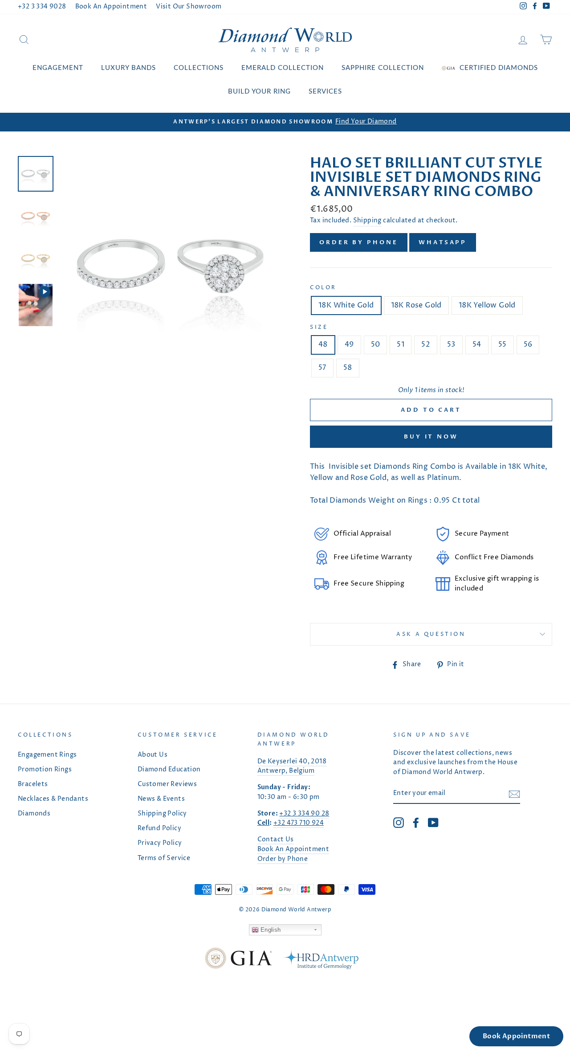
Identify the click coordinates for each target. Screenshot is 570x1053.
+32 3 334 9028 (42, 7)
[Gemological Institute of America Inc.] (238, 960)
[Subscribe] (514, 794)
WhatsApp (443, 242)
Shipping (367, 221)
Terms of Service (164, 858)
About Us (152, 755)
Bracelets (33, 784)
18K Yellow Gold (487, 305)
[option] (285, 122)
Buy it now (431, 437)
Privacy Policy (160, 843)
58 (347, 368)
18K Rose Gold (416, 305)
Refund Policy (159, 828)
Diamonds (34, 814)
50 (375, 344)
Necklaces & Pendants (53, 799)
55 (502, 344)
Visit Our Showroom (188, 7)
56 (528, 344)
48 (323, 344)
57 (322, 368)
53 (451, 344)
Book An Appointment (111, 7)
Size (319, 327)
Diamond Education (169, 770)
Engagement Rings (47, 755)
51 (400, 344)
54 (476, 344)
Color (323, 287)
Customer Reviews (167, 784)
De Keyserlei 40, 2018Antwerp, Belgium (291, 766)
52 (425, 344)
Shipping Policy (162, 814)
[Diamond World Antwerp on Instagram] (398, 822)
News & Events (161, 799)
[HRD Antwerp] (320, 960)
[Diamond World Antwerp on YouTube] (433, 822)
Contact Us (275, 840)
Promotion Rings (45, 770)
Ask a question (430, 634)
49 (349, 344)
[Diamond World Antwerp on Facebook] (416, 822)
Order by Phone (358, 242)
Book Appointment (516, 1036)
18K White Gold (346, 305)
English (270, 929)
